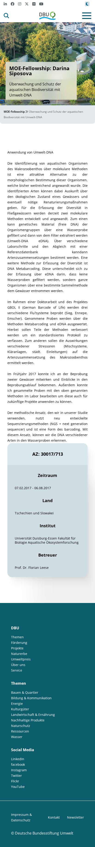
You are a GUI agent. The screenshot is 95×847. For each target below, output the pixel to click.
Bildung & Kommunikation (31, 698)
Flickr (15, 781)
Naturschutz (20, 725)
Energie (17, 703)
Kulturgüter (20, 709)
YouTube (18, 786)
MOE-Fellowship (14, 112)
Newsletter (75, 817)
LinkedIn (17, 759)
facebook (18, 764)
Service (16, 670)
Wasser (16, 737)
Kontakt (54, 817)
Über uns (18, 665)
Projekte (17, 648)
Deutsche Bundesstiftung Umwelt (44, 833)
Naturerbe (19, 653)
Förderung (19, 642)
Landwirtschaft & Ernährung (33, 714)
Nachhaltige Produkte (28, 720)
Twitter (16, 775)
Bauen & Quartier (24, 692)
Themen (17, 637)
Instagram (19, 770)
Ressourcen (20, 731)
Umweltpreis (21, 659)
